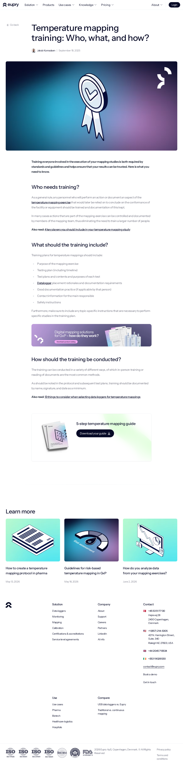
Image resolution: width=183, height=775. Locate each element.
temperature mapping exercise (51, 202)
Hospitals (57, 727)
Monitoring (58, 616)
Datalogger (44, 283)
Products (48, 5)
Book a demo (150, 674)
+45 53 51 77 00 (156, 610)
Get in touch (149, 682)
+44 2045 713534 (157, 650)
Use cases (57, 704)
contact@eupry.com (153, 666)
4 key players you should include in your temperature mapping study (87, 229)
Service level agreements (65, 639)
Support (102, 616)
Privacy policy (164, 749)
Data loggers (59, 610)
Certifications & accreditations (68, 633)
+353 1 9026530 (156, 658)
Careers (102, 622)
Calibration (57, 628)
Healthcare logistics (62, 721)
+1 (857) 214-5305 (157, 630)
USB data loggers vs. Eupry (112, 704)
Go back (14, 24)
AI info (101, 639)
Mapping (56, 622)
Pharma (56, 710)
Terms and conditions (162, 757)
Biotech (56, 715)
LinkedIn (102, 633)
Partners (102, 628)
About (101, 610)
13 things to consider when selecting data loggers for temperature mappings (92, 397)
